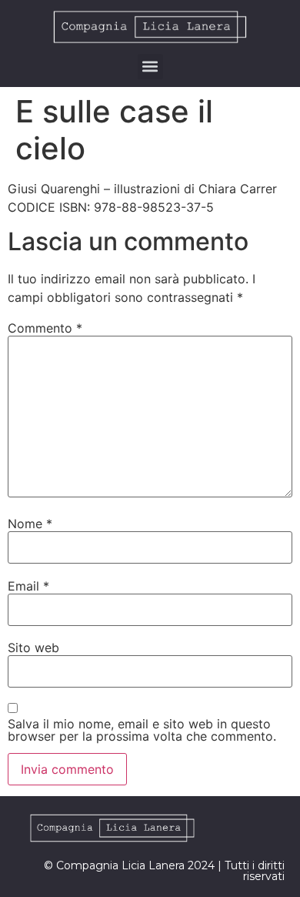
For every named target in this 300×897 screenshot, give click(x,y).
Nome (30, 523)
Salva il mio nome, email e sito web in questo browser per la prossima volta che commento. (142, 730)
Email (28, 586)
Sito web (33, 647)
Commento (45, 328)
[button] (150, 66)
